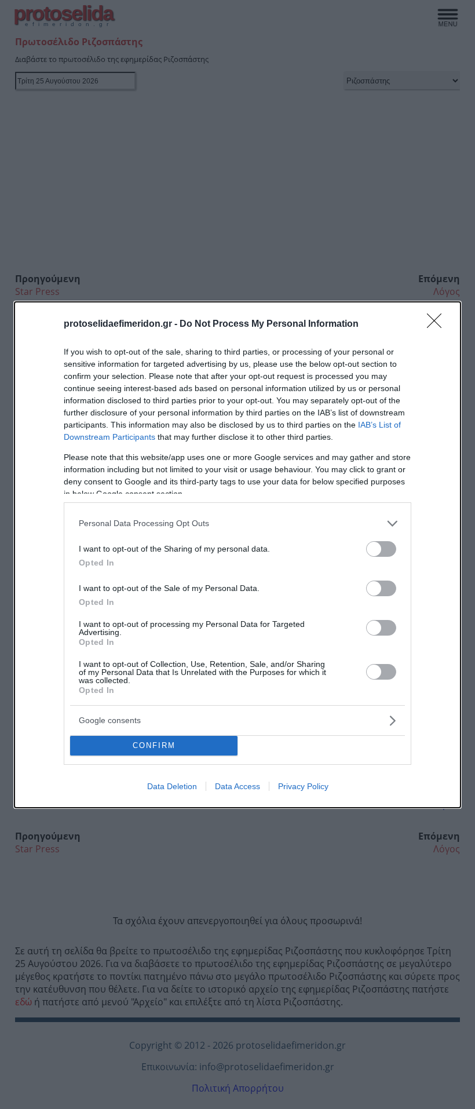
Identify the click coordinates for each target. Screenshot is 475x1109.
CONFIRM (154, 745)
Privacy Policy (303, 786)
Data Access (237, 786)
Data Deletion (172, 786)
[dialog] (237, 555)
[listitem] (237, 523)
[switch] (381, 549)
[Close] (438, 324)
